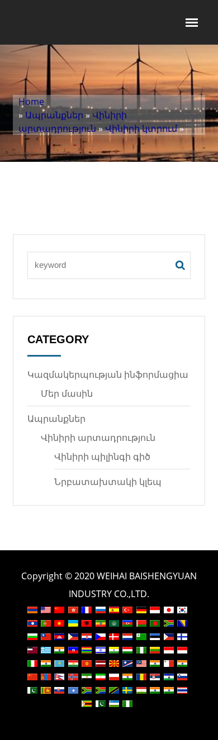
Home (31, 101)
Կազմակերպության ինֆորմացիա (107, 374)
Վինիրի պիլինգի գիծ (102, 456)
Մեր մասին (67, 393)
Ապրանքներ (54, 115)
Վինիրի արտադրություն (98, 437)
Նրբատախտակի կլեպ (108, 481)
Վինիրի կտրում (141, 128)
